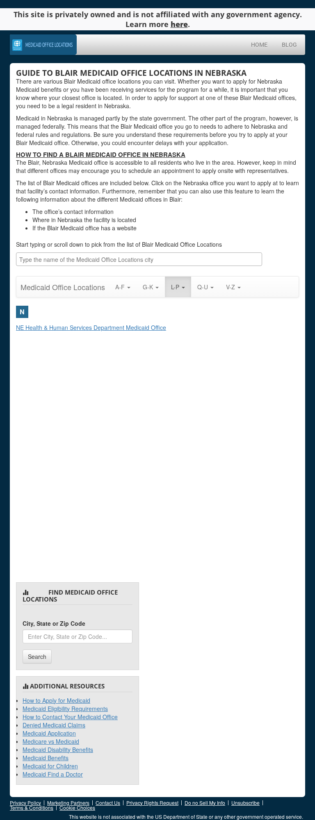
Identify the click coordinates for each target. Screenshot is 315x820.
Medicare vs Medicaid (51, 741)
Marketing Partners (68, 802)
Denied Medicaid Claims (54, 725)
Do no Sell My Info (205, 802)
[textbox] (141, 259)
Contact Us (108, 802)
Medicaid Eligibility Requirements (65, 708)
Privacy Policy (25, 802)
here (179, 24)
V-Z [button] (231, 287)
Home (259, 44)
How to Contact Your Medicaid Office (70, 717)
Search (37, 656)
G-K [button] (149, 287)
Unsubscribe (245, 802)
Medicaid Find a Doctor (53, 774)
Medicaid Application (49, 733)
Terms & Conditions (31, 807)
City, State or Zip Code (54, 623)
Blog (289, 44)
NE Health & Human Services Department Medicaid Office (91, 327)
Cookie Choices (77, 807)
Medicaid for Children (50, 766)
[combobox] (139, 259)
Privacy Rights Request (152, 802)
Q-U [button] (203, 287)
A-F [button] (120, 287)
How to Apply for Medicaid (56, 700)
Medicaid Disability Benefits (58, 749)
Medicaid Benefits (45, 758)
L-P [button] (176, 287)
